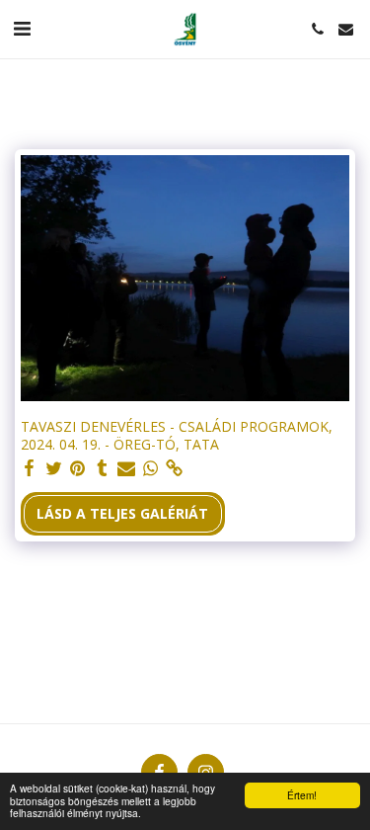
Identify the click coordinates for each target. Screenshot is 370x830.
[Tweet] (54, 468)
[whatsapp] (151, 468)
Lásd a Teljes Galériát (122, 513)
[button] (21, 28)
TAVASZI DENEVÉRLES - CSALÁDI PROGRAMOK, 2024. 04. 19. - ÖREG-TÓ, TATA (177, 435)
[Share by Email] (126, 468)
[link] (175, 468)
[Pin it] (78, 468)
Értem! (302, 795)
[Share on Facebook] (29, 468)
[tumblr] (102, 468)
